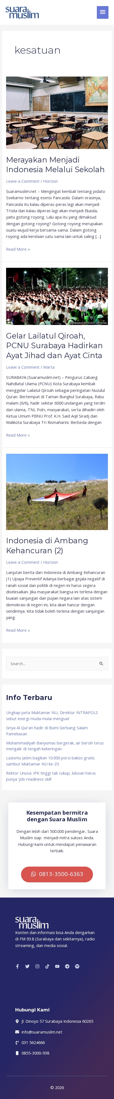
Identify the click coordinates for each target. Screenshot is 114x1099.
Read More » (18, 249)
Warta (49, 367)
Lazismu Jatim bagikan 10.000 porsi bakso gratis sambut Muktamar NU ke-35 (50, 761)
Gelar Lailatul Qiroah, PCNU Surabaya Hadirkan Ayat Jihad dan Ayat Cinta (54, 345)
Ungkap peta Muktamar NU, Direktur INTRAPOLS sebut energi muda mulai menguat (52, 715)
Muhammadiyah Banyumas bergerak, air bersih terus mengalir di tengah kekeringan (55, 746)
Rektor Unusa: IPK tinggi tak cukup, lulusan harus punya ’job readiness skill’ (51, 776)
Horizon (50, 181)
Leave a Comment (23, 181)
